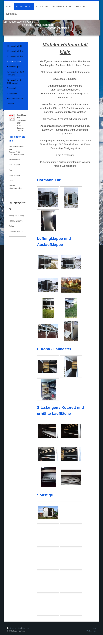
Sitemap (25, 628)
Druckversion (15, 628)
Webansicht (91, 631)
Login (94, 628)
